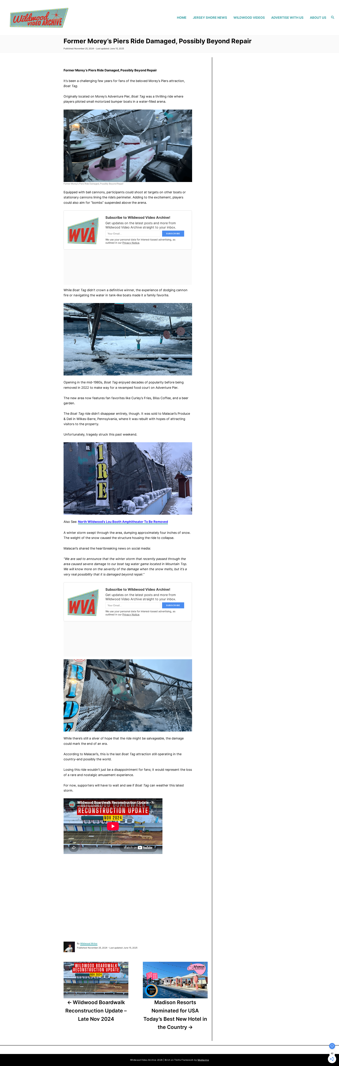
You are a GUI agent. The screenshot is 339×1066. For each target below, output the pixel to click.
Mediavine (203, 1060)
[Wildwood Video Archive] (47, 17)
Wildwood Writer (88, 943)
